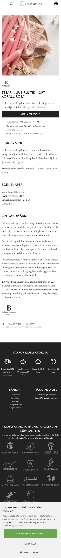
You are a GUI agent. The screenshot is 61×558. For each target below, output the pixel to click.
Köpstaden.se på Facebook (45, 395)
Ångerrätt (15, 401)
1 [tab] (29, 73)
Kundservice (15, 395)
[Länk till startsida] (3, 324)
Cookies (15, 411)
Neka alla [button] (30, 543)
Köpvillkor (15, 398)
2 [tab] (33, 73)
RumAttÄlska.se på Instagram (46, 398)
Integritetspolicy (15, 408)
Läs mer (19, 525)
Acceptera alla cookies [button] (30, 533)
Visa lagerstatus (30, 114)
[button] (30, 552)
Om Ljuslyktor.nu (15, 404)
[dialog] (30, 530)
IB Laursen (18, 192)
